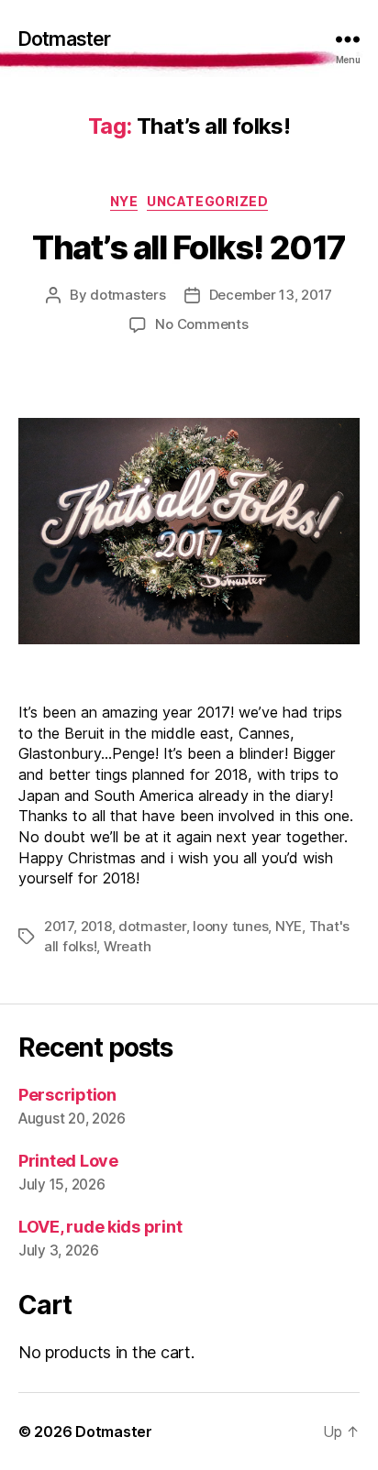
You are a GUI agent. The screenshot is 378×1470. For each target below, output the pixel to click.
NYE (124, 201)
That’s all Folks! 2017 (188, 247)
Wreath (127, 946)
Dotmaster (64, 39)
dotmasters (127, 294)
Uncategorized (207, 201)
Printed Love (68, 1160)
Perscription (67, 1094)
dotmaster (152, 926)
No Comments (201, 324)
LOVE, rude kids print (100, 1226)
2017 (58, 926)
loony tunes (230, 926)
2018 (96, 926)
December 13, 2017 (271, 294)
